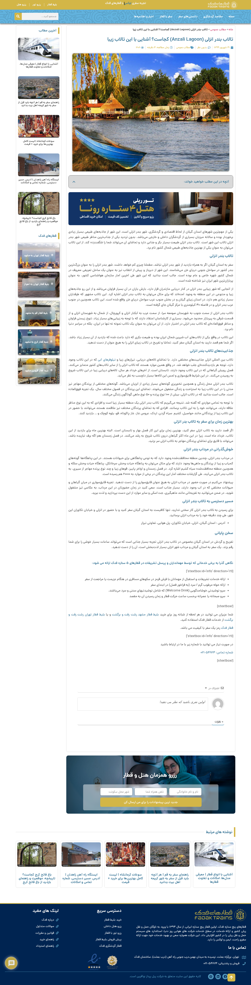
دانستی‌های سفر (187, 16)
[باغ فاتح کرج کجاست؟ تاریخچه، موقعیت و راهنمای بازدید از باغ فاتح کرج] (38, 203)
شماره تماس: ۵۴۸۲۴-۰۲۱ (217, 652)
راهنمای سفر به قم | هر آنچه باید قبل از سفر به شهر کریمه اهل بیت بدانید (38, 104)
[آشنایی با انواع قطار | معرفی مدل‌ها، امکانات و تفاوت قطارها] (38, 49)
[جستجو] (18, 16)
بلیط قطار (52, 4)
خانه (231, 29)
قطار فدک (227, 628)
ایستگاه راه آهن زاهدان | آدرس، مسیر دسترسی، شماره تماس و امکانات (38, 181)
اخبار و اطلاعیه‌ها (144, 16)
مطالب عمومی (218, 29)
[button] (74, 181)
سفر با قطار (166, 16)
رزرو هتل (21, 4)
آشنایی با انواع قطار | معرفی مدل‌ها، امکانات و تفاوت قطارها (38, 65)
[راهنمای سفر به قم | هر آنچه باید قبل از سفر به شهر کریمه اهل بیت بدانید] (38, 87)
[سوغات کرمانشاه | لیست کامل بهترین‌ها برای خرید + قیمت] (38, 126)
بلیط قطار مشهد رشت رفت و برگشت (135, 614)
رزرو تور (37, 4)
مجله (231, 16)
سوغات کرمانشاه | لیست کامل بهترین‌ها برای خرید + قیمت (38, 142)
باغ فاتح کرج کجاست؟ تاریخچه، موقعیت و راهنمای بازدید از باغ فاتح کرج (38, 221)
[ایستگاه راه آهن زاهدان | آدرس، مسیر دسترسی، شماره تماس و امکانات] (38, 164)
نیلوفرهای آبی (106, 359)
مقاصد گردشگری (213, 16)
